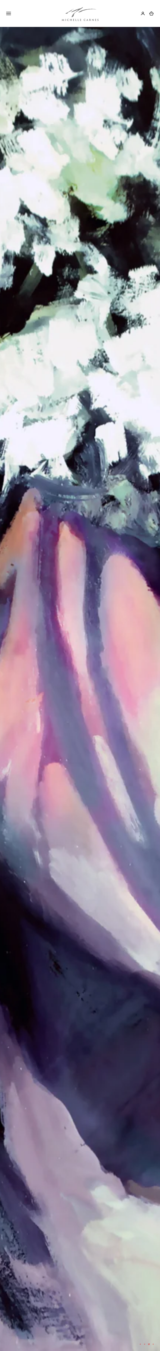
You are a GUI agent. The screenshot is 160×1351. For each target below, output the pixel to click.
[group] (80, 689)
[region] (80, 689)
